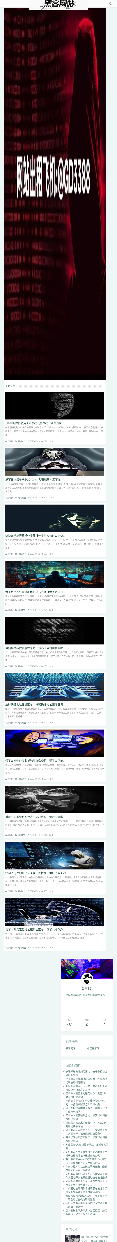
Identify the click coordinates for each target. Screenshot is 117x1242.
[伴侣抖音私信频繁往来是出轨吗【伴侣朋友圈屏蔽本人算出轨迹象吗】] (54, 630)
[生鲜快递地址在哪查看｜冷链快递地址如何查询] (54, 687)
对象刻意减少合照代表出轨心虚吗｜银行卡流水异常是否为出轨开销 (46, 817)
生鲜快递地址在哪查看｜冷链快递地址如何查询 (34, 704)
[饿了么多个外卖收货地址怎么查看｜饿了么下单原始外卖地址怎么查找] (54, 743)
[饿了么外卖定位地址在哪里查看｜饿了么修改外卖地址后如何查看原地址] (54, 912)
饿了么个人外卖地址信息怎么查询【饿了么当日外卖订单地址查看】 (46, 592)
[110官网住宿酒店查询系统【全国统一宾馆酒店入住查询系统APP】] (54, 405)
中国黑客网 (93, 1048)
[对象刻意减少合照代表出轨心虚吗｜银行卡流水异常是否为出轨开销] (54, 799)
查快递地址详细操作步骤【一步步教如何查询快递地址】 (39, 535)
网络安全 (22, 441)
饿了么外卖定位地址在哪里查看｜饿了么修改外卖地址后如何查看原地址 (49, 929)
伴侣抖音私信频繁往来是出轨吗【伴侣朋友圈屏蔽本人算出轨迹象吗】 (47, 648)
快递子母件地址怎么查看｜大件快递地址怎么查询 (35, 873)
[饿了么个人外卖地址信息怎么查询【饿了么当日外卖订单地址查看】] (54, 574)
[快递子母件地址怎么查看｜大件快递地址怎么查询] (54, 855)
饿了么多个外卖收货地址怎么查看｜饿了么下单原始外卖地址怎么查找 (47, 760)
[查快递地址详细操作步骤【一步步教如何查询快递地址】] (54, 518)
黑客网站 (70, 1048)
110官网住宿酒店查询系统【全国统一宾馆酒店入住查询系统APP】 (45, 423)
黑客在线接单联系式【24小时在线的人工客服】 (34, 479)
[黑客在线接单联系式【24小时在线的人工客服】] (54, 462)
